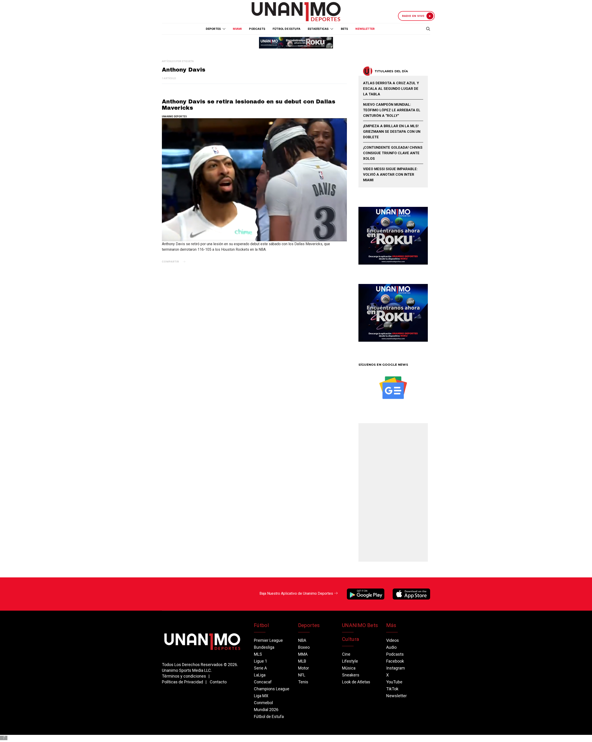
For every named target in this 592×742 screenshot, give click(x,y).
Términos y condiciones (184, 676)
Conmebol (263, 702)
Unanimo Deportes (174, 116)
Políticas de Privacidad (182, 681)
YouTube (394, 681)
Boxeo (304, 647)
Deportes (309, 625)
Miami (237, 28)
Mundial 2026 (266, 709)
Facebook (395, 661)
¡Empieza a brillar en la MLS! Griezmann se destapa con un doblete (391, 131)
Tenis (303, 681)
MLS (258, 654)
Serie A (260, 668)
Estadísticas (318, 28)
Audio (391, 647)
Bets (344, 28)
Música (348, 668)
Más (391, 625)
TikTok (392, 688)
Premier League (268, 640)
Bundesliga (264, 647)
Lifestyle (350, 661)
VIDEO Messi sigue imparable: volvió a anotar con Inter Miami (390, 174)
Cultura (350, 639)
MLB (302, 661)
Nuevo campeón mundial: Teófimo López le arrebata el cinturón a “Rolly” (391, 110)
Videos (392, 640)
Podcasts (257, 28)
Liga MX (261, 695)
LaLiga (259, 675)
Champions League (271, 688)
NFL (301, 675)
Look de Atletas (356, 681)
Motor (303, 668)
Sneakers (350, 675)
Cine (346, 654)
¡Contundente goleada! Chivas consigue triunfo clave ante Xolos (392, 153)
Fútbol (261, 625)
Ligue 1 (260, 661)
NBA (302, 640)
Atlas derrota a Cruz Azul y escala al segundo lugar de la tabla (391, 88)
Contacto (218, 681)
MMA (303, 654)
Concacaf (263, 681)
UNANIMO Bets (360, 625)
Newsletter (365, 28)
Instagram (395, 668)
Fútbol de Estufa (286, 28)
